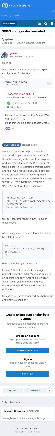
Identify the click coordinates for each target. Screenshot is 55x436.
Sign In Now (27, 374)
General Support (35, 42)
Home (4, 15)
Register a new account (27, 350)
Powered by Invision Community (27, 432)
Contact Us (22, 428)
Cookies (34, 428)
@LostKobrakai (11, 144)
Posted (21, 57)
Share (13, 390)
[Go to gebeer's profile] (5, 55)
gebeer (9, 39)
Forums (17, 15)
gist (35, 144)
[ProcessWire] (16, 5)
